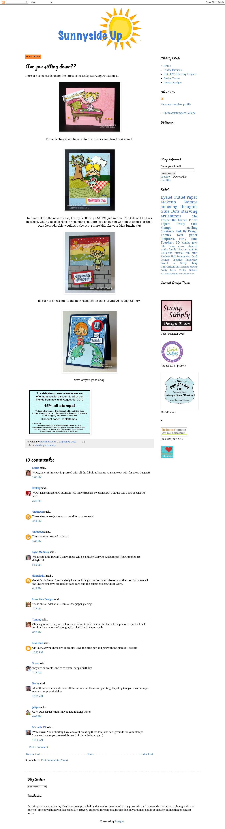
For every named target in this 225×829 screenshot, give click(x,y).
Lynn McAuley (40, 552)
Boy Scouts (184, 274)
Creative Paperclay (185, 259)
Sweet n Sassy (174, 263)
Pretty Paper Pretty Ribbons (179, 270)
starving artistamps (45, 445)
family (172, 249)
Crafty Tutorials (173, 70)
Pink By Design (186, 231)
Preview (166, 176)
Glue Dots (170, 211)
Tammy (36, 619)
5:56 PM (36, 564)
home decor (177, 246)
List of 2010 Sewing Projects (180, 74)
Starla (35, 467)
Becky (35, 683)
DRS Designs (182, 267)
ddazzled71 (39, 575)
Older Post (147, 754)
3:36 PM (36, 500)
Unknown (38, 511)
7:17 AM (37, 672)
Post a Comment (38, 747)
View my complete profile (176, 104)
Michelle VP (39, 727)
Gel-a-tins (166, 252)
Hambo (186, 242)
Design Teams (172, 78)
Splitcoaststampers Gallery (179, 113)
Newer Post (33, 754)
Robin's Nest (172, 235)
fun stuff (191, 252)
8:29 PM (36, 632)
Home (90, 754)
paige (35, 707)
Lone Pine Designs (42, 599)
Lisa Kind (37, 643)
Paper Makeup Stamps (179, 199)
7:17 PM (36, 608)
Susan (35, 663)
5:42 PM (36, 541)
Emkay (36, 488)
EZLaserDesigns (169, 273)
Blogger (119, 821)
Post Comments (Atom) (54, 760)
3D (178, 242)
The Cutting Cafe (187, 249)
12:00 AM (37, 740)
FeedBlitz (166, 180)
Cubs (191, 274)
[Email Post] (83, 441)
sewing (193, 267)
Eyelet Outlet (173, 197)
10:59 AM (37, 696)
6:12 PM (36, 588)
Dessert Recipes (173, 82)
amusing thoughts (179, 206)
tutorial (178, 252)
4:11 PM (36, 521)
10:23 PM (37, 652)
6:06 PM (36, 716)
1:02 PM (36, 477)
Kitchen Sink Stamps (173, 256)
